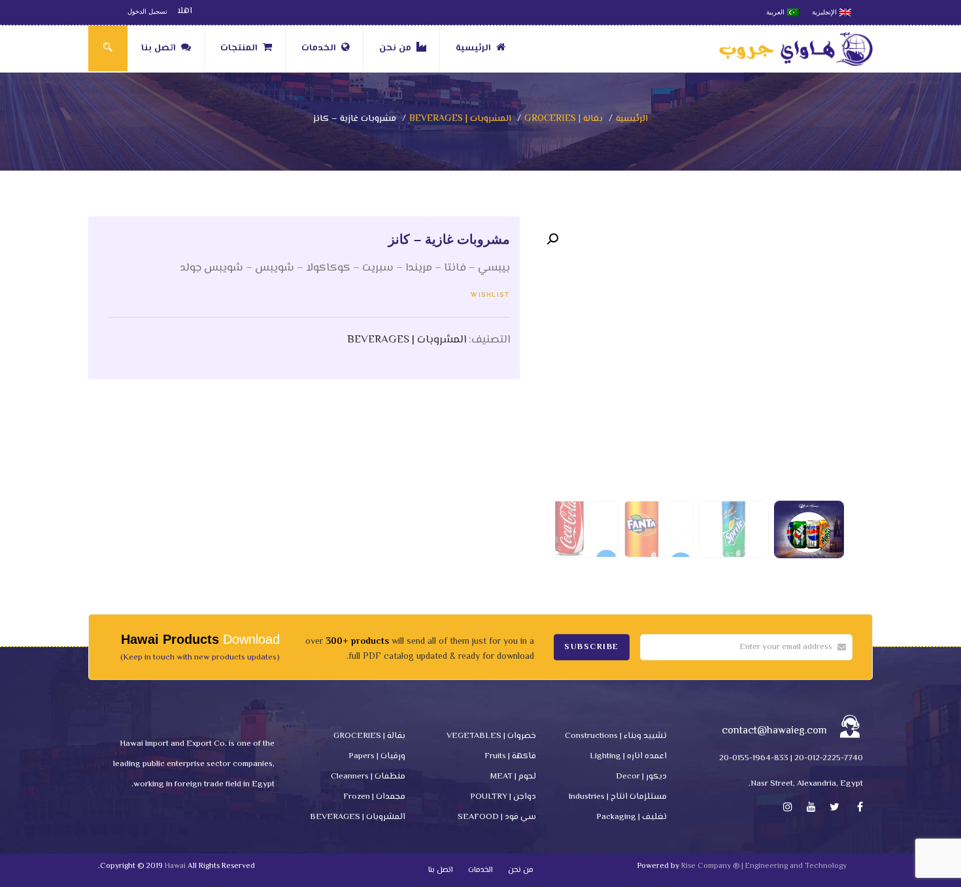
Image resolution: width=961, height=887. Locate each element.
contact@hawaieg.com (774, 731)
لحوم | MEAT (513, 776)
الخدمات (318, 48)
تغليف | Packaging (631, 817)
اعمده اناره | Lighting (628, 756)
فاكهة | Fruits (510, 756)
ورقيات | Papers (376, 756)
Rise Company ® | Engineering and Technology (764, 866)
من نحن (395, 48)
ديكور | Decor (641, 776)
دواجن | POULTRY (503, 796)
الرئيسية (473, 48)
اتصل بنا (158, 48)
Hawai (175, 866)
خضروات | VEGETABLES (491, 736)
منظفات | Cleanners (368, 776)
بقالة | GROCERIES (563, 119)
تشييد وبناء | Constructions (616, 736)
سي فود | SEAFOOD (497, 817)
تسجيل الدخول (147, 11)
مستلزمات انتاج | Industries (618, 796)
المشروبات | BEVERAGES (460, 119)
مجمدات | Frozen (374, 796)
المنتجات (239, 48)
